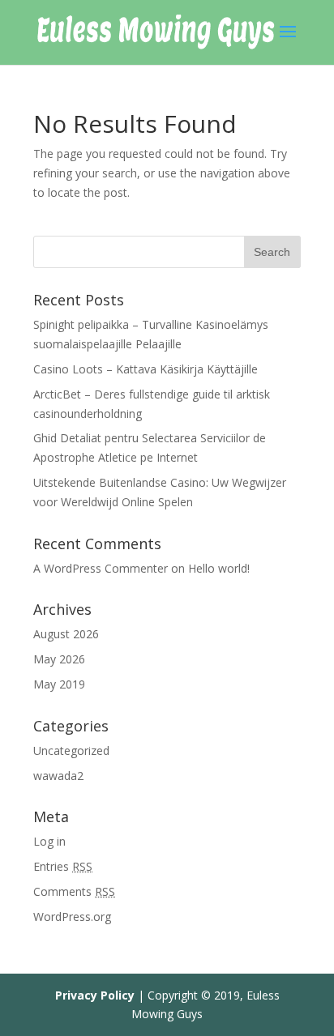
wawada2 (58, 775)
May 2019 (59, 684)
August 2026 (66, 634)
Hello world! (219, 568)
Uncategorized (71, 750)
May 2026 (59, 659)
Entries (62, 866)
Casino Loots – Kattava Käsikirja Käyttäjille (145, 369)
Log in (49, 841)
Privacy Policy (95, 995)
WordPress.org (72, 916)
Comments (74, 891)
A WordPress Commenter (100, 568)
